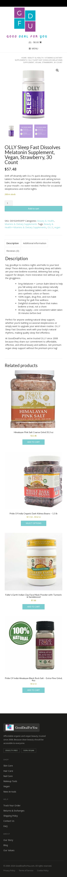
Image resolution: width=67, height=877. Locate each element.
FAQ (5, 826)
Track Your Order (12, 805)
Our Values (8, 850)
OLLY (50, 227)
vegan (57, 227)
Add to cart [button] (33, 442)
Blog (5, 845)
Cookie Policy (42, 870)
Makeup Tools (10, 781)
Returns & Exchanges (13, 810)
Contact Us (8, 821)
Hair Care (8, 771)
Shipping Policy (10, 815)
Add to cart (33, 208)
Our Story (8, 840)
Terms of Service (26, 870)
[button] (57, 70)
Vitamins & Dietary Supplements (21, 224)
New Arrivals (9, 791)
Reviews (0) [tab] (12, 250)
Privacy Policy (9, 870)
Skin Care (8, 765)
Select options (33, 523)
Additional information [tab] (34, 243)
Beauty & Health (35, 58)
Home (23, 58)
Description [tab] (12, 243)
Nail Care (8, 776)
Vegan (6, 786)
